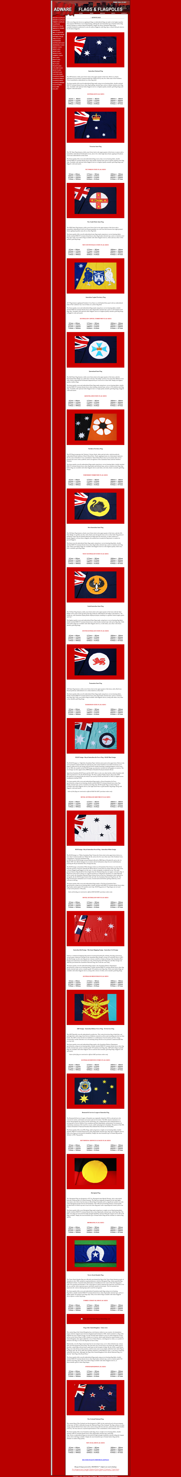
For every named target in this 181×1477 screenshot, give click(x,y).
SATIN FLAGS (56, 51)
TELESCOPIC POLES (58, 34)
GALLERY (55, 89)
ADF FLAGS (56, 57)
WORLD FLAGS (57, 53)
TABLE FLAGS (57, 38)
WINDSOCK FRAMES (58, 28)
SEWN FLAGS (56, 49)
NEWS (91, 13)
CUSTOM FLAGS (57, 72)
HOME (81, 13)
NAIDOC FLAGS (57, 47)
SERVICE (102, 13)
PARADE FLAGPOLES (59, 19)
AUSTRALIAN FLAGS (59, 43)
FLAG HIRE (56, 86)
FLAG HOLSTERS (58, 74)
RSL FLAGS (56, 63)
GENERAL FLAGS (58, 55)
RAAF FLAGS (56, 59)
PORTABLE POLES (58, 36)
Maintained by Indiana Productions (108, 1476)
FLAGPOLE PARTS (58, 80)
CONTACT (124, 13)
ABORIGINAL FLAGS (58, 45)
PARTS (113, 13)
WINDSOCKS (56, 30)
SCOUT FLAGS (57, 70)
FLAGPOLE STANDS (58, 76)
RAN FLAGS (56, 61)
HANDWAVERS (56, 40)
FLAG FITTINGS (57, 84)
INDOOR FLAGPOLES (59, 17)
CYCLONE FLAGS (58, 68)
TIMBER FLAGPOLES (59, 22)
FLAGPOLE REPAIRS (58, 82)
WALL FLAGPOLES (58, 32)
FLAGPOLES (56, 24)
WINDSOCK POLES (58, 26)
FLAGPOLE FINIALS (58, 78)
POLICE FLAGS (56, 66)
